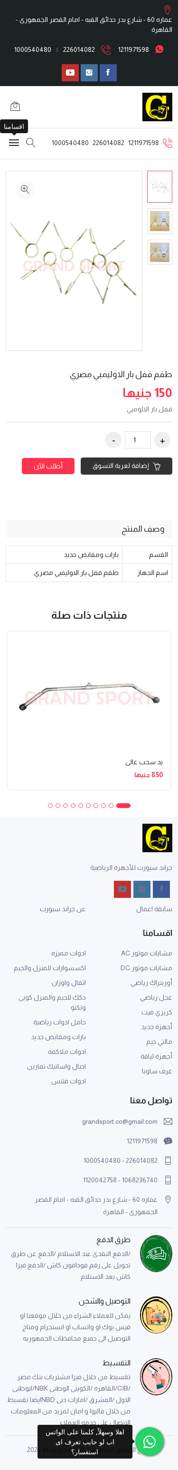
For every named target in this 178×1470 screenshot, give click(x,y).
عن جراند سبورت (63, 909)
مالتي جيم (159, 1041)
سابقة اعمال (154, 909)
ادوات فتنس (68, 1081)
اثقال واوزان (69, 982)
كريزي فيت (156, 1012)
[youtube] (70, 72)
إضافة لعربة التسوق (121, 465)
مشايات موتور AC (146, 953)
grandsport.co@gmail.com (120, 1121)
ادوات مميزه (68, 953)
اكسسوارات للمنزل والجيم (50, 968)
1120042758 (100, 1180)
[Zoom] (25, 190)
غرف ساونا (157, 1071)
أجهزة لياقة (156, 1056)
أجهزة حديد (156, 1027)
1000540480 (32, 49)
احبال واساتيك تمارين (56, 1066)
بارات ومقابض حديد (58, 1037)
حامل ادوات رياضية (59, 1022)
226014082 (79, 49)
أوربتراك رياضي (151, 982)
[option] (159, 187)
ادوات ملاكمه (67, 1051)
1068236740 (140, 1180)
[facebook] (108, 72)
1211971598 (133, 49)
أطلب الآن (48, 466)
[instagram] (89, 72)
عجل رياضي (156, 997)
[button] (123, 805)
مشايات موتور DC (146, 968)
